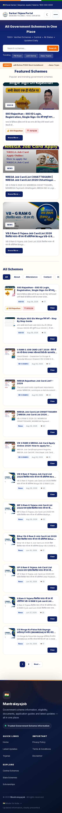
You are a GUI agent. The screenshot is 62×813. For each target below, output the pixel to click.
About (17, 277)
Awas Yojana (46, 56)
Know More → (14, 138)
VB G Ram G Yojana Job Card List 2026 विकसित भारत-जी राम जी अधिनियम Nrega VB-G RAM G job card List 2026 (31, 236)
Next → (37, 664)
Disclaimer (37, 756)
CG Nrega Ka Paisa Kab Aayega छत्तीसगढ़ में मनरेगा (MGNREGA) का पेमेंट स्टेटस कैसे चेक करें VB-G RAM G (36, 632)
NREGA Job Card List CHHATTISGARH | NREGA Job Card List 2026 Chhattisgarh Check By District (30, 180)
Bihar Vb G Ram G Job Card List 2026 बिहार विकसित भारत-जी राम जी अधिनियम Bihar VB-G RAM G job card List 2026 (37, 539)
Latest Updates (10, 749)
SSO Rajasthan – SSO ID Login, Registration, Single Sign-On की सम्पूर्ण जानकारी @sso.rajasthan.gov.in (31, 116)
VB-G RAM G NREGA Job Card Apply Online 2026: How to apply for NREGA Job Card (36, 446)
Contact (47, 277)
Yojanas (6, 756)
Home (6, 742)
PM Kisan (18, 56)
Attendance (32, 277)
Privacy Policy (38, 742)
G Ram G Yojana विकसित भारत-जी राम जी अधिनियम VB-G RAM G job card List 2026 (35, 601)
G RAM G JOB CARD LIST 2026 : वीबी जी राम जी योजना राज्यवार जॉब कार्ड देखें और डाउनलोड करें (36, 352)
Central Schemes (11, 771)
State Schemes (10, 777)
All (6, 277)
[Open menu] (55, 14)
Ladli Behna (31, 56)
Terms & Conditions (41, 749)
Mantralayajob (17, 797)
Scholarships (9, 784)
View (52, 308)
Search (52, 48)
